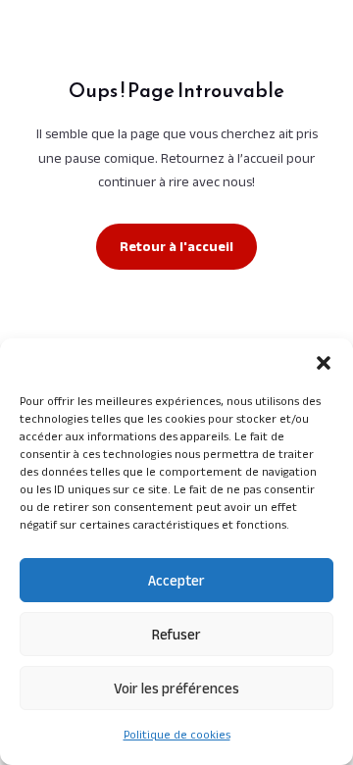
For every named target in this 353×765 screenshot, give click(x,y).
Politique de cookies (177, 734)
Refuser (176, 634)
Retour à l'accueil (176, 246)
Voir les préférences (176, 688)
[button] (323, 363)
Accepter (176, 580)
